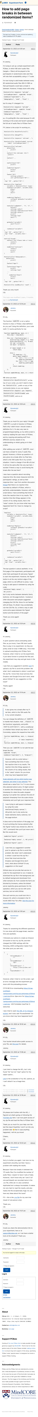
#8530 (33, 1024)
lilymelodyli (8, 22)
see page (11, 1329)
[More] (25, 3)
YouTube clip (7, 1118)
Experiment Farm (16, 3)
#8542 (33, 1143)
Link (4, 1079)
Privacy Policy (30, 1411)
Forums (17, 29)
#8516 (33, 623)
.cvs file (16, 1197)
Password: (6, 1262)
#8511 (33, 49)
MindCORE (18, 1346)
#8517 (33, 692)
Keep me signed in (9, 1266)
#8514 (33, 304)
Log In (6, 1269)
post (30, 666)
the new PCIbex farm (14, 1343)
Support (22, 29)
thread (5, 485)
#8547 (33, 1211)
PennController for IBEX (8, 29)
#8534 (33, 1095)
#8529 (33, 911)
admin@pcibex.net (14, 1325)
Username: (6, 1257)
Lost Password (6, 1297)
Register (5, 1294)
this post (15, 1044)
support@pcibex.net (10, 1233)
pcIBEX (5, 3)
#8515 (33, 404)
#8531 (33, 1052)
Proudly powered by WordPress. (18, 1411)
